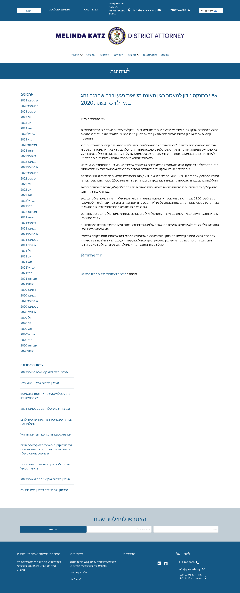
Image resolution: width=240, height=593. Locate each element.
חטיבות (132, 54)
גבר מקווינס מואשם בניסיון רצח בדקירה (44, 490)
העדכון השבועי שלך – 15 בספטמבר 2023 (45, 479)
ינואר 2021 (27, 284)
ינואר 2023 (27, 150)
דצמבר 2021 (28, 223)
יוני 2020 (25, 323)
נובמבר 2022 (28, 161)
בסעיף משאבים (79, 565)
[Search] (19, 10)
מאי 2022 (26, 195)
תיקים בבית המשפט (93, 274)
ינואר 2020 (27, 351)
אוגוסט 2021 (28, 245)
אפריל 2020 (27, 334)
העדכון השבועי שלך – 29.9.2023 (39, 383)
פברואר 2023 (28, 145)
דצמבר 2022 (28, 156)
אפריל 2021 (27, 267)
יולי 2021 (26, 251)
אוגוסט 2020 (28, 312)
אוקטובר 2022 (29, 167)
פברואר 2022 (28, 212)
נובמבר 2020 (28, 295)
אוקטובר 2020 (29, 301)
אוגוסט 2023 (28, 111)
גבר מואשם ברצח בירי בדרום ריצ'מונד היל (45, 434)
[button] (211, 10)
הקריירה (118, 54)
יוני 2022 (25, 189)
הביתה (165, 54)
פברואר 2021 (28, 278)
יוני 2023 (25, 122)
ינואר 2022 (27, 217)
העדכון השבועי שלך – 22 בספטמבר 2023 (45, 408)
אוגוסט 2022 (28, 178)
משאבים (104, 54)
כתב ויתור (75, 578)
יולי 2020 (26, 317)
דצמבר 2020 (28, 289)
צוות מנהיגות (150, 54)
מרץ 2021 (26, 273)
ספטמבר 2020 (29, 306)
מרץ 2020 (26, 340)
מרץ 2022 (26, 206)
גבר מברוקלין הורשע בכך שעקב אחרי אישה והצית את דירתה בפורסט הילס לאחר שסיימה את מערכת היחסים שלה (47, 449)
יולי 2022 (26, 184)
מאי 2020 (26, 328)
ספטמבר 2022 (29, 173)
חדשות (75, 54)
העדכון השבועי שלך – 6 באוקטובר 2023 (44, 372)
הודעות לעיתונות (116, 274)
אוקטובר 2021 (29, 234)
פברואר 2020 (28, 345)
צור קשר (90, 54)
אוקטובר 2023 (29, 100)
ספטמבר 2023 (29, 106)
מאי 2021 (26, 262)
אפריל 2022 (27, 200)
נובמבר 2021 (28, 228)
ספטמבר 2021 (29, 239)
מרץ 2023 (26, 139)
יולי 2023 (26, 117)
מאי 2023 (26, 128)
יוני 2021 (25, 256)
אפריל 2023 (27, 134)
